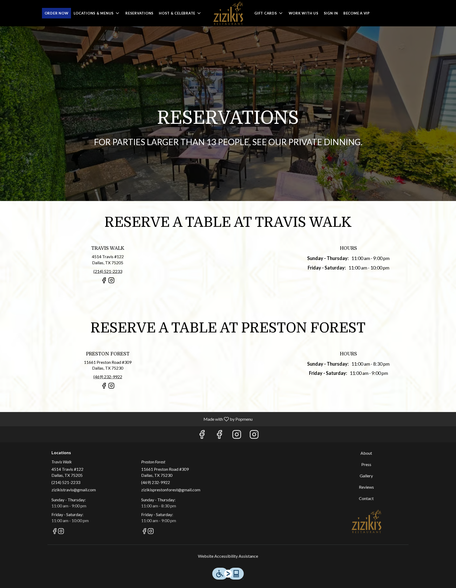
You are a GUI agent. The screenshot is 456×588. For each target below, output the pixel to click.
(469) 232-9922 (155, 482)
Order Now (57, 13)
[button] (97, 13)
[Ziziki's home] (228, 13)
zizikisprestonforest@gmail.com (170, 489)
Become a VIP (356, 13)
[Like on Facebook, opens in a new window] (104, 282)
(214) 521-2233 (65, 482)
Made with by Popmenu (128, 418)
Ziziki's (366, 521)
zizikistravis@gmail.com (73, 489)
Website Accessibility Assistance (228, 555)
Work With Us (304, 13)
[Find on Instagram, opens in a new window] (111, 282)
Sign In (331, 13)
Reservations (139, 13)
